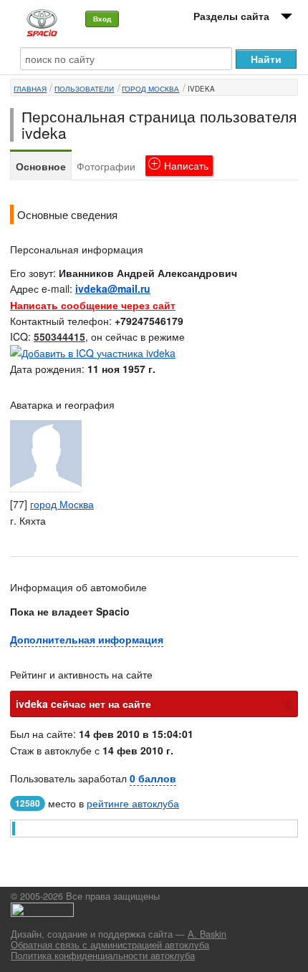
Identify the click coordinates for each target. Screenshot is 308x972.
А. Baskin (207, 934)
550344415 (59, 336)
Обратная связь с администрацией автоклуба (110, 944)
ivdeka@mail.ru (112, 288)
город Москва (150, 89)
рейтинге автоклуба (133, 803)
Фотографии (106, 166)
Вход (102, 19)
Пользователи (84, 89)
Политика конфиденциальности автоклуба (103, 955)
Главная (30, 89)
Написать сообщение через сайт (92, 305)
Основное (41, 166)
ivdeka (201, 89)
